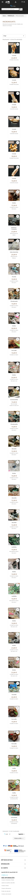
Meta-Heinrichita (14, 252)
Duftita (14, 768)
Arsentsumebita (14, 399)
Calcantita (14, 694)
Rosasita (14, 276)
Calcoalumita (14, 817)
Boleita (14, 203)
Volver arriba (19, 838)
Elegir (14, 36)
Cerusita (14, 55)
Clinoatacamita (14, 301)
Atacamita (14, 448)
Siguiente (21, 834)
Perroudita (14, 350)
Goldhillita (14, 547)
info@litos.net (4, 875)
